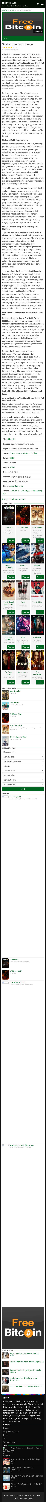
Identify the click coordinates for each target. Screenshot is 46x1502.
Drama (39, 530)
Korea (12, 467)
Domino (37, 565)
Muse (23, 602)
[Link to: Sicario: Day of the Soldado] (8, 589)
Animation (13, 705)
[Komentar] (7, 38)
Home (5, 1428)
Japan (31, 984)
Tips (5, 1438)
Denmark (39, 570)
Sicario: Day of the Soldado (9, 603)
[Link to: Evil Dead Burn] (23, 515)
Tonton (11, 540)
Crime (12, 453)
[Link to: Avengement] (23, 659)
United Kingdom (8, 532)
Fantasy (22, 799)
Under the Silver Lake (9, 566)
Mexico (9, 609)
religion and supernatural (14, 499)
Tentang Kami (9, 1442)
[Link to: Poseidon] (23, 553)
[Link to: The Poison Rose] (8, 659)
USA (9, 533)
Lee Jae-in (15, 490)
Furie (23, 637)
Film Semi (25, 605)
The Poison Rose (9, 673)
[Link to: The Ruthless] (37, 589)
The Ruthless (37, 602)
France (36, 572)
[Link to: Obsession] (8, 515)
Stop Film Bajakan (11, 1431)
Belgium (34, 570)
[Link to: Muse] (23, 589)
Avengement (23, 672)
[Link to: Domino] (37, 553)
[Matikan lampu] (4, 38)
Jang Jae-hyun (16, 486)
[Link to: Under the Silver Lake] (8, 553)
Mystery (26, 453)
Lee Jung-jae (26, 490)
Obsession (9, 527)
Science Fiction (24, 1147)
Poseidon (23, 565)
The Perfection (37, 673)
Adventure (25, 568)
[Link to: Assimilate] (37, 625)
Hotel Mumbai (37, 527)
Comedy (18, 705)
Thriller (34, 453)
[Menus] (42, 4)
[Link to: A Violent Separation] (8, 625)
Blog (5, 1435)
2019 (12, 458)
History (35, 532)
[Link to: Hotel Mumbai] (37, 515)
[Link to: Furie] (23, 625)
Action (35, 530)
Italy (39, 572)
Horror (19, 453)
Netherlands (37, 573)
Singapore (35, 535)
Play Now (38, 31)
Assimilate (37, 637)
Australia (37, 533)
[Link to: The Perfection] (37, 659)
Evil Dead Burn (23, 527)
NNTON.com (9, 2)
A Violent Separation (9, 638)
